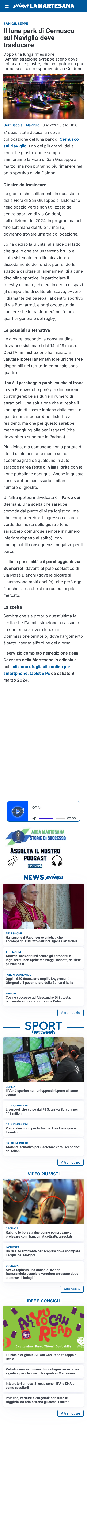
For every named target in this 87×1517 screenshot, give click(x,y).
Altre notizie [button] (70, 1012)
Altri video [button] (72, 1289)
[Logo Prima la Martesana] (43, 6)
